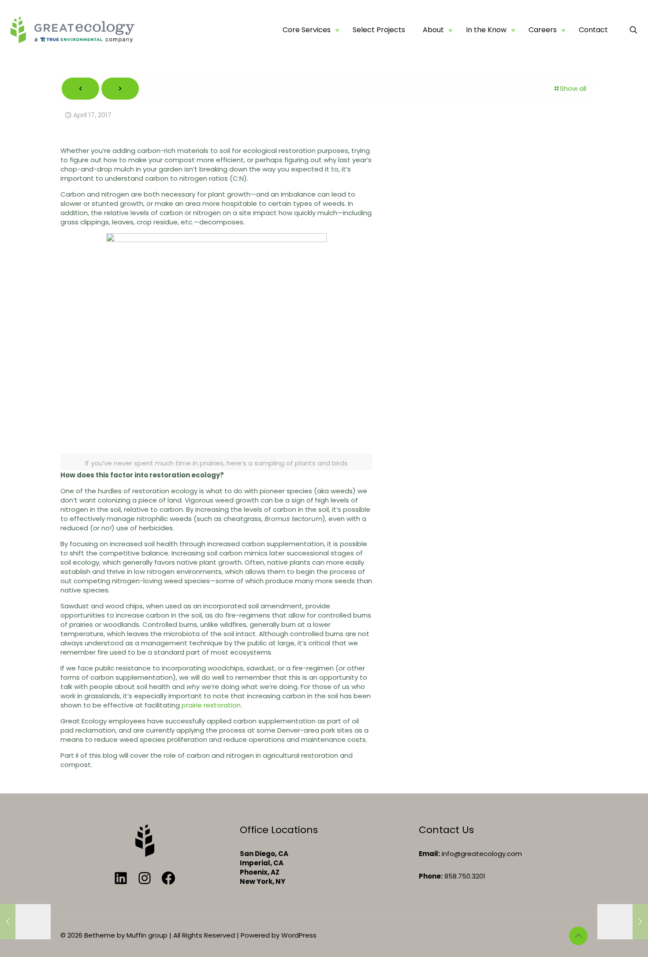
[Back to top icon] (578, 936)
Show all (573, 88)
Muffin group (147, 935)
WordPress (299, 935)
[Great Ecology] (72, 30)
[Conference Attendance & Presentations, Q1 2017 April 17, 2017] (622, 921)
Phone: (431, 876)
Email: (429, 853)
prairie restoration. (212, 705)
